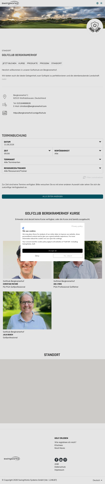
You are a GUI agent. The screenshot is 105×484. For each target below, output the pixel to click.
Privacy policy (77, 226)
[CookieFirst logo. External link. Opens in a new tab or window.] (23, 228)
